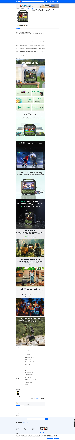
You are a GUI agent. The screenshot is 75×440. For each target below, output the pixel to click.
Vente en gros (25, 428)
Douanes (33, 430)
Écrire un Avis (18, 405)
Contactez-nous (17, 428)
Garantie (16, 429)
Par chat (51, 430)
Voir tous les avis (21, 405)
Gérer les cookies (18, 438)
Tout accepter (50, 438)
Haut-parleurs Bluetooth (25, 8)
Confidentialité (33, 428)
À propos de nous (17, 427)
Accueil (16, 8)
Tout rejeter (56, 438)
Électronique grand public (19, 8)
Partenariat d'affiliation (26, 430)
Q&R (24, 28)
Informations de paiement (26, 427)
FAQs (16, 430)
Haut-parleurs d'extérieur (30, 8)
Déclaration (33, 429)
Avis (21, 28)
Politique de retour (33, 427)
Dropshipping (25, 429)
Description (17, 28)
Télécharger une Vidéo (37, 398)
